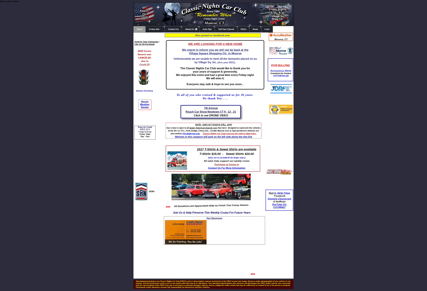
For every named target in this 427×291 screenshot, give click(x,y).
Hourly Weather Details (144, 104)
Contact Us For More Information (226, 168)
